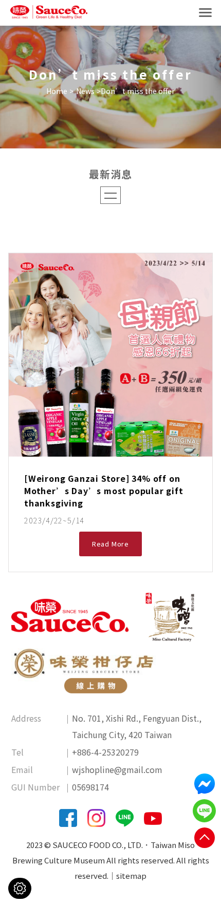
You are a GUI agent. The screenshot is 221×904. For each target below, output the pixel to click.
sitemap (131, 875)
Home (56, 91)
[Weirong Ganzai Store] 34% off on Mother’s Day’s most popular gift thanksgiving (103, 490)
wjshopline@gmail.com (117, 769)
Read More (110, 544)
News (85, 91)
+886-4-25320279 (105, 752)
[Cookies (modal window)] (19, 888)
